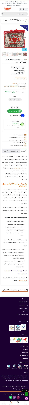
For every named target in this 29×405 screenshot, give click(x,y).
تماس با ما (22, 2)
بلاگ (13, 2)
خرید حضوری (8, 2)
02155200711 (19, 6)
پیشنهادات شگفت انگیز (22, 3)
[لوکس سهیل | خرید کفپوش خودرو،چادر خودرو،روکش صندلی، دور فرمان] (7, 9)
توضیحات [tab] (23, 151)
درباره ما (17, 2)
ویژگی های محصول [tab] (14, 151)
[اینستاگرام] (26, 398)
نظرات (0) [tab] (4, 151)
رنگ (14, 96)
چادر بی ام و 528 (23, 280)
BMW (16, 86)
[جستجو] (2, 14)
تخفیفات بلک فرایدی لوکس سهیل (9, 3)
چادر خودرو (17, 168)
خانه (26, 20)
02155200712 (10, 6)
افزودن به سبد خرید (12, 111)
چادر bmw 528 (10, 86)
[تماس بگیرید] (26, 394)
